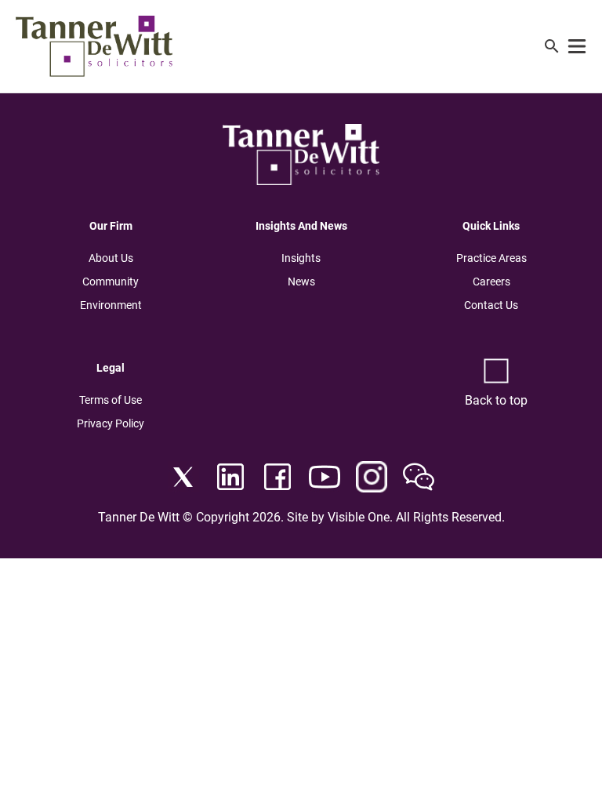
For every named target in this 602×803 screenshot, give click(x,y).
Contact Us (491, 305)
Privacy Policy (110, 423)
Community (110, 281)
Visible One (359, 517)
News (301, 281)
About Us (111, 258)
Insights (301, 258)
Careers (491, 281)
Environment (111, 305)
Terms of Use (110, 400)
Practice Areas (491, 258)
